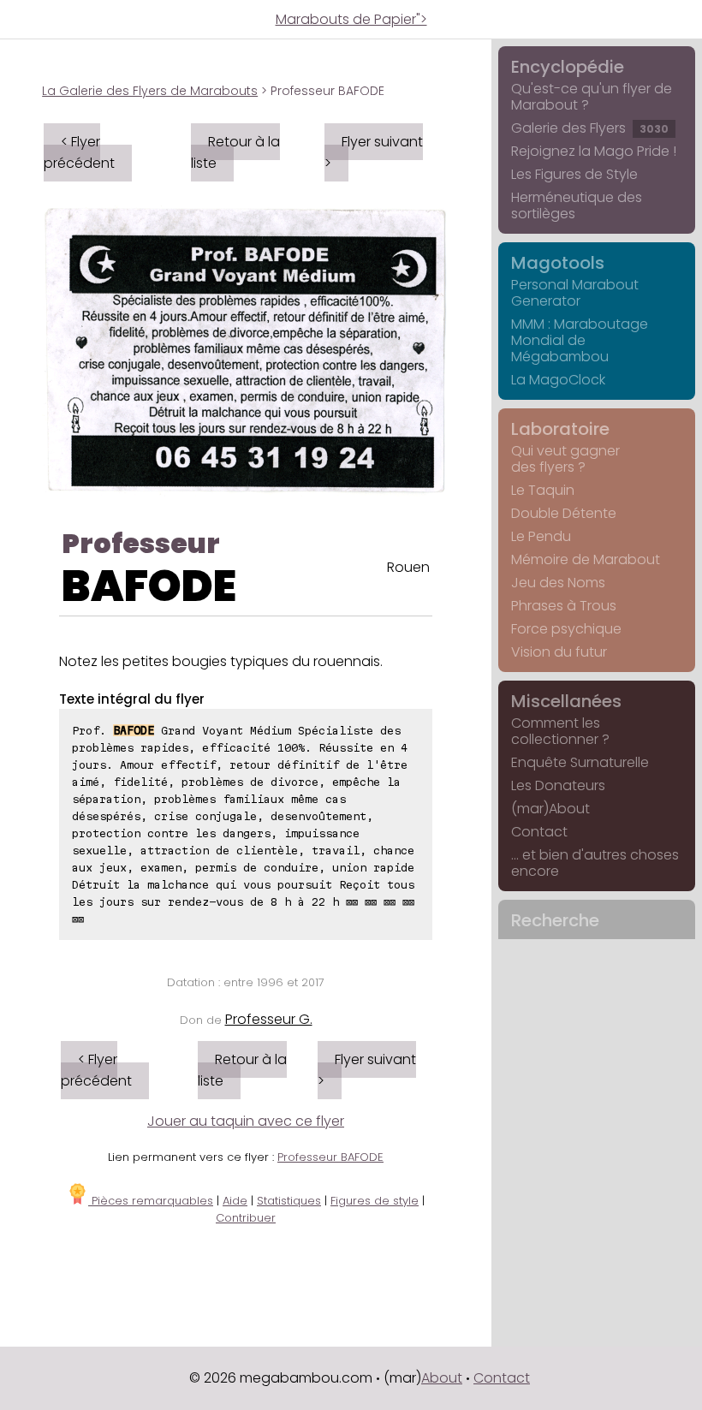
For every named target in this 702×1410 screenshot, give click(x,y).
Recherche (555, 920)
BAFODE (149, 586)
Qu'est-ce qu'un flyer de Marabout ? (591, 97)
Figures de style (374, 1201)
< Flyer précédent (79, 152)
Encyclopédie (567, 67)
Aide (235, 1201)
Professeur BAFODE (330, 1157)
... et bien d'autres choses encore (595, 863)
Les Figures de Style (574, 174)
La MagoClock (558, 380)
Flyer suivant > (373, 152)
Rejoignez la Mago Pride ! (593, 151)
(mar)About (550, 808)
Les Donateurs (558, 785)
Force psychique (566, 629)
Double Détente (563, 513)
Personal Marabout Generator (575, 293)
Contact (539, 832)
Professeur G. (268, 1019)
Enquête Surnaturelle (580, 762)
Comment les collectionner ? (560, 731)
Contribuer (246, 1218)
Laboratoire (560, 429)
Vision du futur (559, 652)
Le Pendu (541, 536)
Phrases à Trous (563, 606)
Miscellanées (566, 701)
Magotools (557, 263)
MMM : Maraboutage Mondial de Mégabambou (579, 340)
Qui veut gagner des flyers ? (565, 459)
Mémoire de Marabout (585, 559)
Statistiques (289, 1201)
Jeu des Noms (558, 582)
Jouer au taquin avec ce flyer (245, 1121)
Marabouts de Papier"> (351, 19)
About (441, 1378)
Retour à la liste (235, 152)
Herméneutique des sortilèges (576, 205)
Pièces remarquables (150, 1201)
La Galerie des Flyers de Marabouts (150, 90)
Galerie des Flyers (590, 128)
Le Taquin (542, 490)
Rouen (408, 567)
